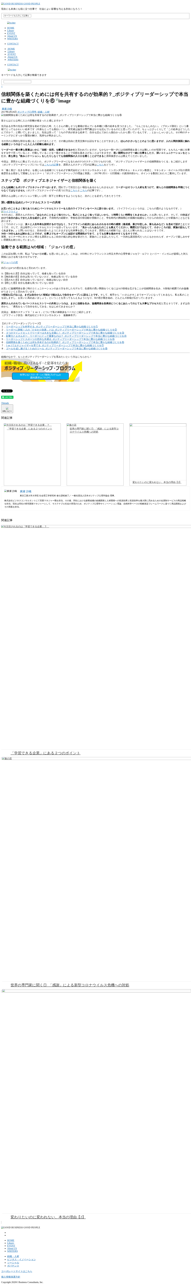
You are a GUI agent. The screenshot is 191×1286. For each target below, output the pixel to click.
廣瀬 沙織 (7, 108)
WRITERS (12, 38)
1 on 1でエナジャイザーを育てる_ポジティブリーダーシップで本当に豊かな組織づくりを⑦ (55, 345)
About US (12, 36)
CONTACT (13, 43)
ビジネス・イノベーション (21, 1259)
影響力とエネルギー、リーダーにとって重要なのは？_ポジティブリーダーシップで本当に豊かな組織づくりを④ (66, 336)
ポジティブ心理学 (26, 112)
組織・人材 (44, 112)
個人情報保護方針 (10, 1277)
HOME (10, 28)
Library (10, 30)
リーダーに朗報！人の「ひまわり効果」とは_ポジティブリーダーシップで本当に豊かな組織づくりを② (61, 329)
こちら (100, 164)
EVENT (11, 33)
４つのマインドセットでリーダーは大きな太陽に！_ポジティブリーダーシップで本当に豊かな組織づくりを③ (65, 333)
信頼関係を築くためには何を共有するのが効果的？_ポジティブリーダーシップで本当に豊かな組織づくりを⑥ (65, 342)
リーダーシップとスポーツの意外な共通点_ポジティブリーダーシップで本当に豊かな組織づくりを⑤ (60, 339)
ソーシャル (13, 1262)
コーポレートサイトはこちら (16, 1271)
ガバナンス (13, 1265)
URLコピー (7, 411)
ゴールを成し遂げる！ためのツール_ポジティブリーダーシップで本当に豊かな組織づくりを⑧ (56, 348)
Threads (5, 403)
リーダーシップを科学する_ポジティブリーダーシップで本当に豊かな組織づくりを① (52, 326)
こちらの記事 (51, 164)
